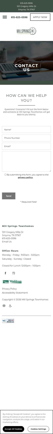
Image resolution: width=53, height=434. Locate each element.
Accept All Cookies (13, 429)
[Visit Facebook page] (5, 273)
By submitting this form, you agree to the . (28, 176)
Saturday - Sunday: (12, 258)
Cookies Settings (38, 429)
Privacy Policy (9, 288)
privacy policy (25, 177)
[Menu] (5, 17)
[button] (40, 17)
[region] (26, 422)
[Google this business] (13, 273)
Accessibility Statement (15, 292)
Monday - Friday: (11, 254)
